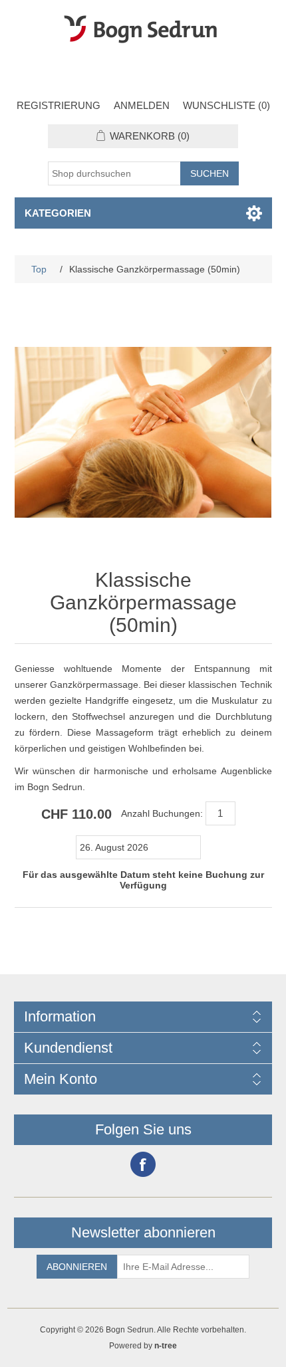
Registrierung (58, 105)
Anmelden (142, 105)
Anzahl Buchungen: (162, 813)
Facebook (143, 1164)
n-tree (165, 1345)
